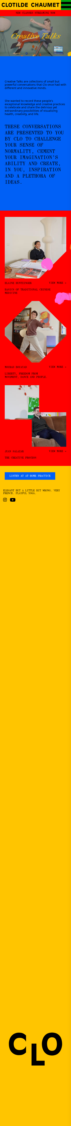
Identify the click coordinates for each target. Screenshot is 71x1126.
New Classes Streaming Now (35, 13)
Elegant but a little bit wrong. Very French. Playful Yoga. (31, 492)
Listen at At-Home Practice (29, 476)
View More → (57, 283)
